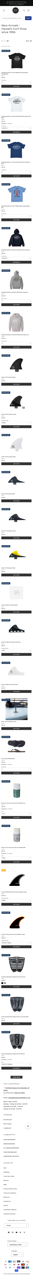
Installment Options (10, 1209)
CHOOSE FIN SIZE (4, 420)
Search (28, 18)
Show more (16, 1077)
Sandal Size (3, 766)
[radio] (2, 983)
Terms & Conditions (10, 1193)
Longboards (7, 1128)
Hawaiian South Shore (13, 1273)
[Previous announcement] (3, 3)
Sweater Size (4, 256)
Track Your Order (9, 1176)
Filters (27, 41)
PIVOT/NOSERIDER (9, 1139)
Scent (2, 811)
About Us (6, 1197)
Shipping (6, 1172)
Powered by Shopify (24, 1273)
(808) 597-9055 (19, 1093)
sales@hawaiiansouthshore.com (19, 1098)
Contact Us (7, 1201)
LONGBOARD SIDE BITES (11, 1156)
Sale (5, 1168)
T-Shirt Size (3, 80)
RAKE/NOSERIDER (9, 1144)
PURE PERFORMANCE (10, 1152)
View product (16, 132)
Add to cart (16, 86)
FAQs (5, 1184)
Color (2, 1062)
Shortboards (8, 1119)
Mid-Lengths (8, 1124)
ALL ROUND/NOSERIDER (11, 1148)
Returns (6, 1180)
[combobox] (13, 18)
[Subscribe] (26, 1225)
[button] (4, 10)
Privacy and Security (10, 1189)
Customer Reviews (10, 1214)
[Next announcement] (30, 3)
